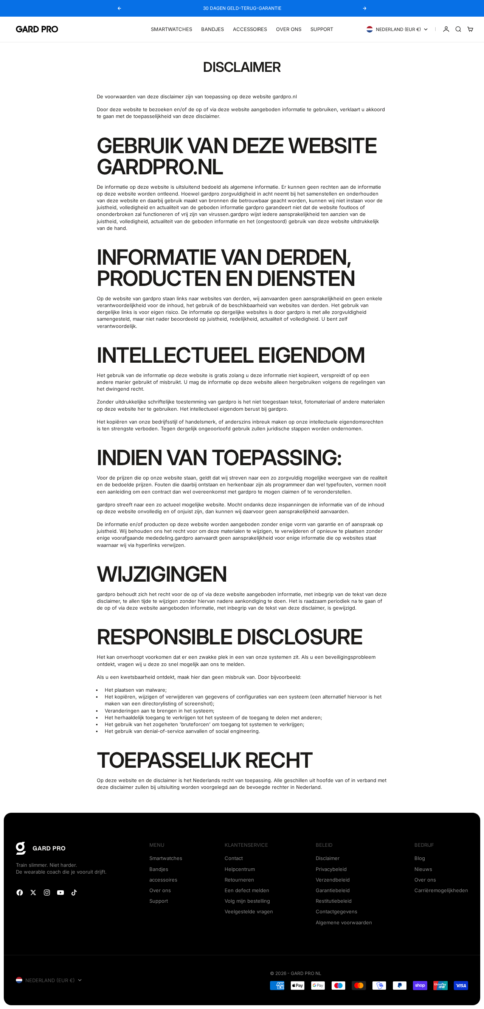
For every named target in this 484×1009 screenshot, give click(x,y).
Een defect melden (247, 890)
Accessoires (250, 29)
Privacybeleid (331, 869)
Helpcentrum (240, 869)
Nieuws (423, 869)
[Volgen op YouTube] (60, 892)
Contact (234, 858)
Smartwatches (171, 29)
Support (321, 29)
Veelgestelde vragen (249, 911)
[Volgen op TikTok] (74, 892)
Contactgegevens (336, 911)
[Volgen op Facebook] (19, 892)
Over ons (288, 29)
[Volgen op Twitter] (33, 892)
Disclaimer (328, 858)
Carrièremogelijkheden (441, 890)
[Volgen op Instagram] (47, 892)
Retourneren (239, 880)
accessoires (163, 880)
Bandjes (212, 29)
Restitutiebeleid (334, 901)
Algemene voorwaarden (344, 922)
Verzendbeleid (333, 880)
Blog (419, 858)
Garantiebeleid (333, 890)
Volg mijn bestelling (247, 901)
